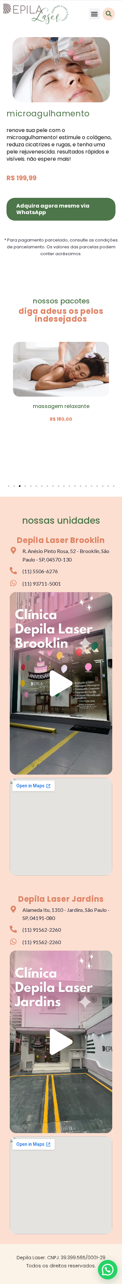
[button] (94, 13)
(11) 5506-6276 (40, 571)
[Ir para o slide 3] (19, 486)
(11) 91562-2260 (41, 930)
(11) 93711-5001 (41, 583)
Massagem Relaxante (61, 406)
